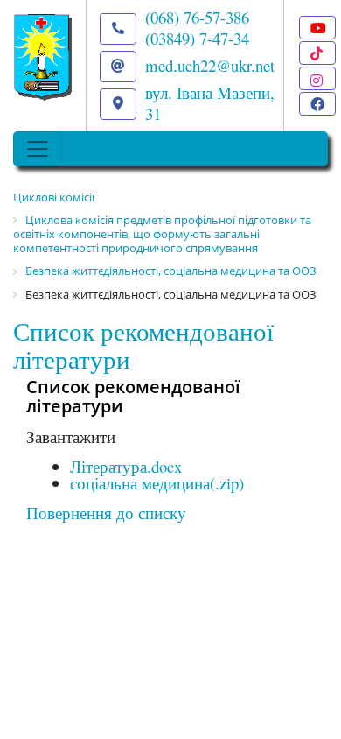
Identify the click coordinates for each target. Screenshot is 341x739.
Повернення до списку (106, 513)
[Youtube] (317, 27)
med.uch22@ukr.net (210, 65)
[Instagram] (317, 78)
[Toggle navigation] (37, 148)
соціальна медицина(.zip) (157, 483)
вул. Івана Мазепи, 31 (210, 102)
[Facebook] (317, 104)
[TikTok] (317, 53)
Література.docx (126, 466)
